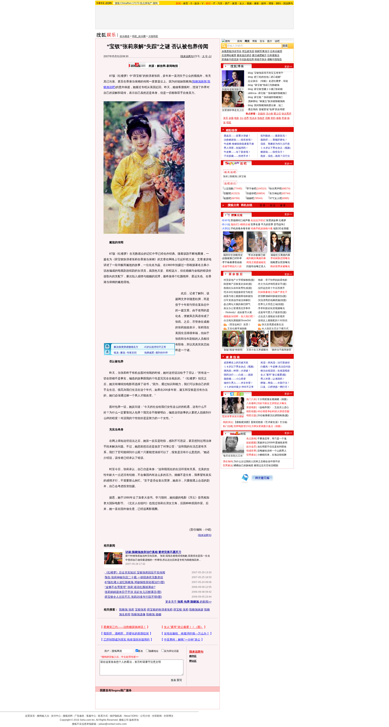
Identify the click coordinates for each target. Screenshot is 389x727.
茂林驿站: (253, 101)
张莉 (225, 176)
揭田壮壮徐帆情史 (233, 255)
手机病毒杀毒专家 (240, 228)
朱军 (225, 118)
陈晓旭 (233, 176)
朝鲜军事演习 (262, 51)
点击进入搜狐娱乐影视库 (271, 316)
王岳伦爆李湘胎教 (237, 328)
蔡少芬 (277, 113)
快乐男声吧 (275, 188)
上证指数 (228, 188)
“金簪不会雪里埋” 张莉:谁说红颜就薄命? (130, 587)
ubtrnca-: (253, 93)
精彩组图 (251, 411)
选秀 (246, 118)
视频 (249, 3)
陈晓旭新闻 (199, 81)
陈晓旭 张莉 (126, 609)
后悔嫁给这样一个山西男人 (271, 450)
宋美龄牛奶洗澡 (230, 59)
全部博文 (168, 715)
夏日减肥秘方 (259, 55)
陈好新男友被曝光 (280, 266)
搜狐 (117, 3)
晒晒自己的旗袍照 (243, 465)
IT (214, 3)
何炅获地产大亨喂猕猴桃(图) (239, 280)
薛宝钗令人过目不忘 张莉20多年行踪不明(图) (133, 596)
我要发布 (105, 690)
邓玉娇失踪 (248, 51)
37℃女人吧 (275, 198)
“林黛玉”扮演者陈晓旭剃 (272, 101)
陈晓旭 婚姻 (153, 614)
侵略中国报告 (274, 59)
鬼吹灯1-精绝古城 (240, 224)
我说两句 (288, 3)
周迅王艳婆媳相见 (256, 262)
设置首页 (30, 715)
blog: (250, 73)
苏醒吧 (227, 193)
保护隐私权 (116, 715)
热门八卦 (251, 399)
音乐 (262, 41)
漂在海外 (228, 461)
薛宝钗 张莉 (180, 609)
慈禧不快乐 (260, 59)
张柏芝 (261, 118)
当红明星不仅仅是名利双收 (271, 446)
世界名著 (255, 224)
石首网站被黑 (229, 55)
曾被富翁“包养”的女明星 (272, 109)
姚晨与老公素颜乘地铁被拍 (238, 296)
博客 (271, 3)
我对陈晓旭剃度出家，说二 (268, 105)
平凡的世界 (267, 224)
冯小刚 (269, 113)
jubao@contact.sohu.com (113, 724)
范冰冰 (253, 118)
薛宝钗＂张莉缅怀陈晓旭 (272, 93)
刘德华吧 (251, 193)
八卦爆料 (251, 403)
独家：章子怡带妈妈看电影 (272, 280)
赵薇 (231, 118)
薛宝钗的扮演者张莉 (160, 609)
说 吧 (243, 163)
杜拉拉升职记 (258, 220)
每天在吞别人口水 (233, 455)
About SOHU (131, 715)
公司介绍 (145, 715)
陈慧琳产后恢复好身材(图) (238, 284)
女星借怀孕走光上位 (233, 110)
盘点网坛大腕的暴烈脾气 (237, 304)
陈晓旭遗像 (138, 614)
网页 (247, 41)
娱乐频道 (124, 36)
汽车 (220, 3)
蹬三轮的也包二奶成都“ (267, 77)
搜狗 (155, 3)
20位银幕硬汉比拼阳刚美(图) (273, 415)
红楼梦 (282, 220)
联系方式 (103, 715)
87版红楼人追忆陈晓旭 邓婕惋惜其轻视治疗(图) (135, 582)
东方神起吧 (275, 193)
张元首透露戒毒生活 (273, 324)
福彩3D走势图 (281, 228)
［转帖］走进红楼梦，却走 (273, 81)
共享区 (226, 228)
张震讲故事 (272, 220)
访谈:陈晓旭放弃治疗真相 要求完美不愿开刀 (153, 552)
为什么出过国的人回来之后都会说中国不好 (257, 461)
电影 (236, 118)
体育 (185, 3)
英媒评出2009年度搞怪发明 (272, 442)
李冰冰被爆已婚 (256, 255)
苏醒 (267, 118)
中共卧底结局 (246, 59)
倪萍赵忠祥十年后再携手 (271, 288)
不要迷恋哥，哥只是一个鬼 (271, 438)
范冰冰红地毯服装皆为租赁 (238, 292)
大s (241, 118)
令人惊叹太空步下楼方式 (275, 328)
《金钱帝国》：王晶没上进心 (273, 407)
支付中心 (56, 715)
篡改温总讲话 (244, 55)
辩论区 (193, 661)
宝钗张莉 (140, 609)
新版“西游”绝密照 (233, 349)
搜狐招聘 (68, 715)
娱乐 (196, 3)
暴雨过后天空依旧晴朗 (266, 465)
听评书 (226, 220)
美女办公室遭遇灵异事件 (237, 308)
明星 (228, 122)
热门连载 (228, 426)
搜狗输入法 (43, 715)
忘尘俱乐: (253, 81)
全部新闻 (157, 715)
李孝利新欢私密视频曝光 (271, 308)
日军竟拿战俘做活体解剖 (237, 300)
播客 (256, 3)
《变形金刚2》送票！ (239, 324)
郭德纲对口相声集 (240, 220)
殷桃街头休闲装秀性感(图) (238, 288)
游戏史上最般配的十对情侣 (272, 320)
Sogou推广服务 (121, 690)
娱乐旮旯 (251, 446)
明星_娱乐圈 (139, 36)
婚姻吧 (250, 198)
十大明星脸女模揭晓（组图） (273, 399)
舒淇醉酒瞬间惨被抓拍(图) (272, 296)
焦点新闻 (251, 438)
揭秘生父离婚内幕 (280, 255)
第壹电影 (251, 407)
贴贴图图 (251, 442)
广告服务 (79, 715)
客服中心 (91, 715)
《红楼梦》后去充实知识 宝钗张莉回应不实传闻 (135, 572)
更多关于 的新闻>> (188, 601)
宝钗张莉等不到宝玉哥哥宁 (268, 73)
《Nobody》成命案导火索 (238, 312)
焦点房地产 (146, 3)
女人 (241, 3)
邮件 (263, 3)
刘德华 (261, 113)
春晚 (278, 118)
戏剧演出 (228, 422)
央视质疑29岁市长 (232, 51)
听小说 (226, 224)
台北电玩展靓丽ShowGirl (237, 320)
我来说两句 (187, 56)
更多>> (288, 66)
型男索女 (251, 454)
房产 (227, 3)
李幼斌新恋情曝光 (280, 258)
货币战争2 (279, 224)
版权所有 (134, 719)
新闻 (239, 41)
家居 (234, 3)
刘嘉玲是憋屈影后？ (233, 89)
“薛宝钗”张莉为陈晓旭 (266, 85)
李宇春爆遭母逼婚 (232, 262)
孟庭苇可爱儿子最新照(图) (272, 312)
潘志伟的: (253, 109)
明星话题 (251, 415)
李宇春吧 (251, 188)
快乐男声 (286, 113)
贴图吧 (227, 198)
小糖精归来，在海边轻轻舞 (271, 454)
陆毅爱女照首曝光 (280, 262)
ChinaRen (126, 3)
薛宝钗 (242, 176)
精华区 (193, 656)
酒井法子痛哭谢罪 (281, 349)
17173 (135, 3)
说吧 (277, 41)
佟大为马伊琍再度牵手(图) (272, 284)
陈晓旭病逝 (196, 609)
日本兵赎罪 (276, 51)
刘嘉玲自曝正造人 (256, 266)
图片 (269, 41)
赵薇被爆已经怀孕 (232, 258)
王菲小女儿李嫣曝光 (257, 349)
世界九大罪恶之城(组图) (271, 304)
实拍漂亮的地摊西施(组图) (272, 300)
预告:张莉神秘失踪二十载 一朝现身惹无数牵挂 (134, 577)
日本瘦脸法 (273, 55)
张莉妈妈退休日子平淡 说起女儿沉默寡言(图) (133, 592)
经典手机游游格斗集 (262, 228)
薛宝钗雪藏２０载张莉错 (268, 89)
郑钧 (273, 118)
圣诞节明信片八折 (232, 266)
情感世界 (251, 450)
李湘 (284, 118)
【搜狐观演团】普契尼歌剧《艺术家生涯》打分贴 (260, 422)
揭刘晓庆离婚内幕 (256, 258)
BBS (278, 3)
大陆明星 (153, 36)
